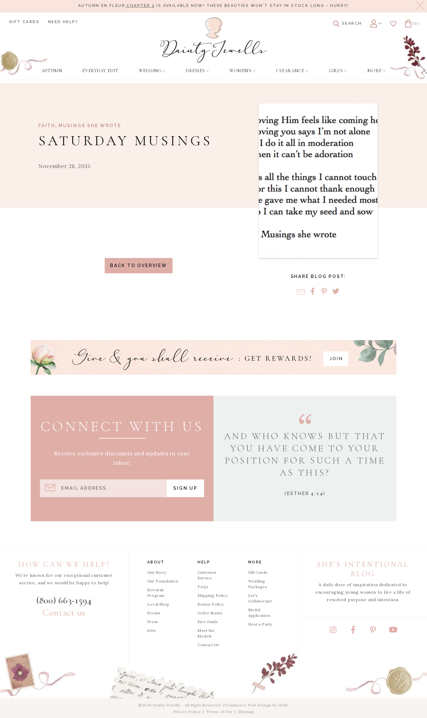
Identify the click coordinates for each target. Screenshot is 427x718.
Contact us (64, 612)
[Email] (301, 292)
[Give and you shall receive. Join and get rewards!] (213, 357)
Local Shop (158, 604)
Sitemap (246, 711)
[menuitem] (51, 71)
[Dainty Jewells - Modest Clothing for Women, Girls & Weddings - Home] (213, 39)
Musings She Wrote (89, 125)
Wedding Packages (257, 584)
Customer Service (207, 575)
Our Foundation (162, 581)
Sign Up (185, 488)
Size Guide (208, 621)
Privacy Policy (187, 711)
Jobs (151, 630)
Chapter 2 (140, 5)
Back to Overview (138, 265)
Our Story (156, 572)
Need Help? (63, 22)
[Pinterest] (324, 292)
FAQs (203, 586)
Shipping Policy (213, 595)
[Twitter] (335, 292)
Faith (46, 125)
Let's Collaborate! (260, 598)
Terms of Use (219, 711)
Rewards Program (156, 592)
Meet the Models (206, 633)
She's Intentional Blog (363, 569)
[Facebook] (312, 292)
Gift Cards (24, 22)
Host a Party (260, 624)
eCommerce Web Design (247, 705)
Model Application (259, 612)
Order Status (210, 613)
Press (152, 621)
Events (154, 613)
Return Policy (211, 604)
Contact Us (208, 644)
